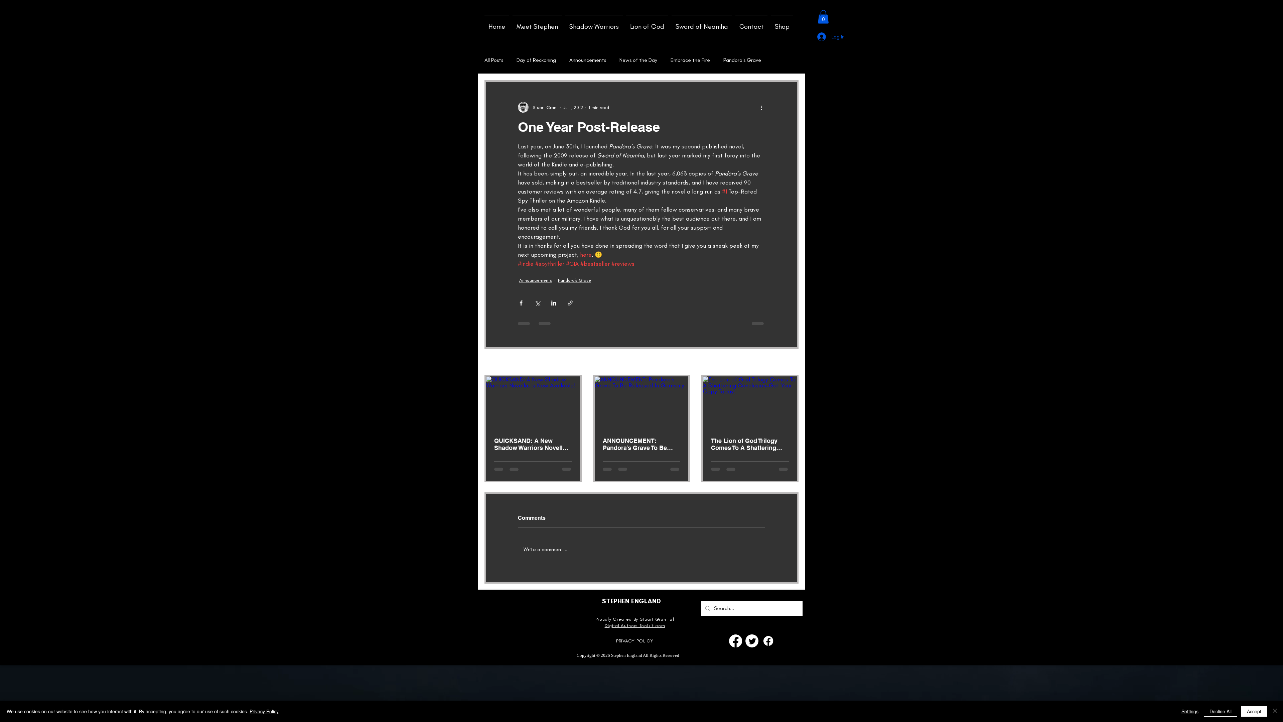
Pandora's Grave (574, 280)
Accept (1254, 711)
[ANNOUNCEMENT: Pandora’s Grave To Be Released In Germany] (642, 402)
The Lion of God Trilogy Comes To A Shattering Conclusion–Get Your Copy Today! (749, 444)
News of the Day (638, 60)
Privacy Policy (264, 711)
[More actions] (761, 107)
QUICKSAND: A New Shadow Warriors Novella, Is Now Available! (531, 444)
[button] (823, 17)
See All (791, 362)
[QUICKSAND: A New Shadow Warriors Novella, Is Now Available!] (533, 402)
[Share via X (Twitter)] (537, 303)
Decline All (1220, 711)
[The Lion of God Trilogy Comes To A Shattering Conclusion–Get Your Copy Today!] (750, 402)
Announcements (587, 60)
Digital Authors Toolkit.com (635, 625)
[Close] (1275, 711)
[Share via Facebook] (521, 303)
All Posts (493, 60)
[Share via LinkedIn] (554, 303)
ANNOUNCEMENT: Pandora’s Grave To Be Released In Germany (635, 444)
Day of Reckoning (536, 60)
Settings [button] (1189, 711)
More (729, 60)
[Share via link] (570, 303)
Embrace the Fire (690, 60)
